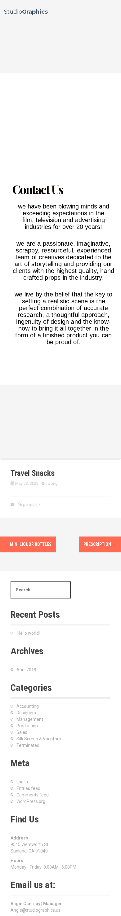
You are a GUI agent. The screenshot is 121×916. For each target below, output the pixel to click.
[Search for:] (41, 589)
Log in (22, 781)
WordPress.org (30, 801)
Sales (21, 732)
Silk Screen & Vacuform (39, 738)
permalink (31, 504)
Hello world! (28, 633)
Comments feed (32, 794)
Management (29, 719)
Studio (26, 11)
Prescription (99, 544)
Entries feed (28, 788)
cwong (51, 483)
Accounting (27, 706)
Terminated (27, 745)
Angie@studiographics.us (35, 910)
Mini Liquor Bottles (28, 544)
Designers (26, 712)
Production (27, 725)
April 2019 (26, 669)
